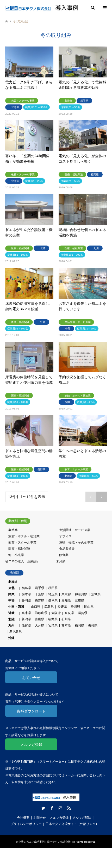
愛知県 (66, 600)
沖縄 (10, 638)
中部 (11, 600)
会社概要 (23, 817)
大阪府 (56, 613)
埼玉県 (53, 594)
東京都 (66, 594)
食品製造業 (67, 549)
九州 (11, 625)
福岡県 (79, 625)
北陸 (11, 619)
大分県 (39, 625)
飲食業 (64, 555)
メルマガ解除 (81, 817)
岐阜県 (53, 600)
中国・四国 (16, 607)
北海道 (13, 582)
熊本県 (66, 625)
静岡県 (26, 600)
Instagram (60, 808)
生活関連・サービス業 (75, 530)
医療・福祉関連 (19, 549)
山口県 (35, 607)
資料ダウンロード (31, 711)
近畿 (11, 613)
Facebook (52, 808)
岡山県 (89, 607)
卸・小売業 (16, 555)
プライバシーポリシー (26, 824)
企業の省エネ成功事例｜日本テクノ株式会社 (44, 841)
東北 (11, 588)
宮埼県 (53, 625)
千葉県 (39, 594)
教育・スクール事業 (22, 542)
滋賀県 (82, 613)
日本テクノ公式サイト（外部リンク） (72, 824)
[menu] (104, 8)
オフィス (65, 536)
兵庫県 (26, 613)
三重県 (79, 600)
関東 (11, 594)
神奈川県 (81, 594)
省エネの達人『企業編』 (22, 561)
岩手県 (39, 588)
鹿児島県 (15, 631)
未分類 (60, 561)
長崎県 (92, 625)
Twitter (43, 808)
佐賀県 (26, 625)
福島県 (26, 588)
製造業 (13, 530)
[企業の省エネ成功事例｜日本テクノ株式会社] (44, 8)
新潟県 (26, 619)
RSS (69, 808)
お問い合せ (31, 678)
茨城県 (96, 594)
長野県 (39, 600)
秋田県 (53, 588)
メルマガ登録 (31, 745)
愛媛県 (62, 607)
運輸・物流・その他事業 (76, 542)
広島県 (49, 607)
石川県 (66, 619)
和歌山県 (41, 613)
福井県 (53, 619)
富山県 (39, 619)
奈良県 (69, 613)
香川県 (75, 607)
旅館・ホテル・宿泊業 (24, 536)
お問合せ (39, 817)
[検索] (92, 8)
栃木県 (26, 594)
